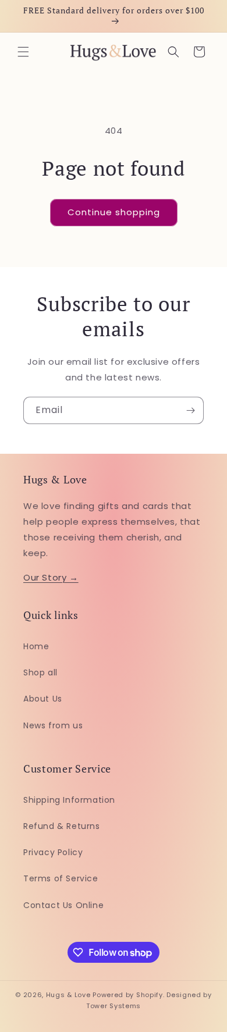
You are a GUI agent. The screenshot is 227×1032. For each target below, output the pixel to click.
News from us (53, 725)
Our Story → (51, 577)
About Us (42, 698)
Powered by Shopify (128, 994)
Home (36, 646)
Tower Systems (113, 1005)
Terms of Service (60, 878)
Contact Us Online (63, 905)
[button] (23, 52)
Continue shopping (114, 212)
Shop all (40, 672)
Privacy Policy (53, 852)
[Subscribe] (190, 410)
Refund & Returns (61, 826)
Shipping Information (69, 800)
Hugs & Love (68, 994)
